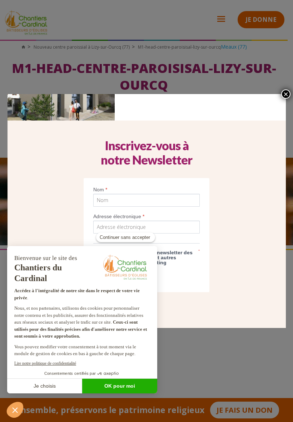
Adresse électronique (118, 216)
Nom (100, 189)
